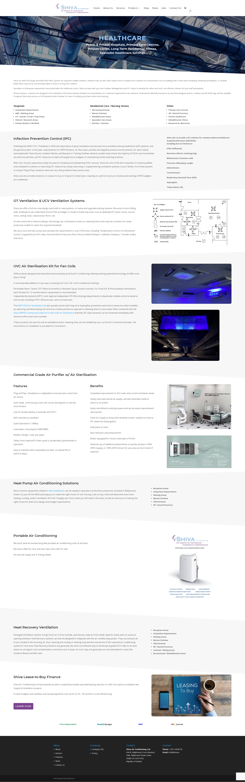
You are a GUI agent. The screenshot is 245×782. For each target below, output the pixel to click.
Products (133, 8)
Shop (146, 8)
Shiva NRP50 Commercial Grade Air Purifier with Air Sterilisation (44, 312)
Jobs (164, 8)
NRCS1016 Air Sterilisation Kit (32, 305)
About (57, 749)
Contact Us (175, 8)
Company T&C (98, 749)
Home (96, 8)
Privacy (95, 753)
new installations (56, 490)
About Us (108, 8)
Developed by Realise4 (64, 778)
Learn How (23, 706)
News (155, 8)
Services (120, 8)
